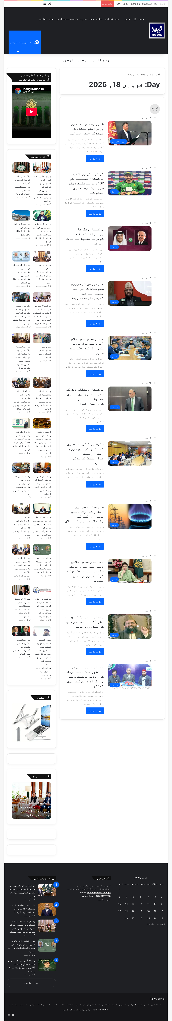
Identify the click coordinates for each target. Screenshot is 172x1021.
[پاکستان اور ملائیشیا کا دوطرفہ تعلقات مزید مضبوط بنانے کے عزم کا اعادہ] (42, 382)
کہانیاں (14, 1004)
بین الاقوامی (112, 18)
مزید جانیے (104, 899)
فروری (134, 74)
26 (140, 918)
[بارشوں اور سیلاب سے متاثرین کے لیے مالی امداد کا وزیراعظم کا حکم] (42, 256)
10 (155, 904)
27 (133, 918)
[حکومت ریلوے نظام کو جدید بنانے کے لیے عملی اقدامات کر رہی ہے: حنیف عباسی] (21, 297)
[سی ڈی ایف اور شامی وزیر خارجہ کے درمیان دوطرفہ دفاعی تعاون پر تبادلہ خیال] (21, 382)
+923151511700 (102, 896)
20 (133, 911)
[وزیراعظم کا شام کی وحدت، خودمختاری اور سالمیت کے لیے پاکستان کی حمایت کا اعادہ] (21, 549)
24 (155, 918)
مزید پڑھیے (95, 158)
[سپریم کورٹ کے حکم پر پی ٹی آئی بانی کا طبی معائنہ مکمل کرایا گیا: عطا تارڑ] (42, 215)
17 (155, 911)
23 (161, 918)
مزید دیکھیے (31, 983)
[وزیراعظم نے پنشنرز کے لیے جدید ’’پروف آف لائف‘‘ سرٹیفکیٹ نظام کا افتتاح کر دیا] (21, 423)
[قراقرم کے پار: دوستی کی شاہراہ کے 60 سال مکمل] (21, 215)
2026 (142, 74)
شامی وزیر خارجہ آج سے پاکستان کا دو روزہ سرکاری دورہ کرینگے (22, 908)
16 (162, 911)
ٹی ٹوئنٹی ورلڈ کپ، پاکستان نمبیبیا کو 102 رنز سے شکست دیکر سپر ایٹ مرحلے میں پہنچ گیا (86, 183)
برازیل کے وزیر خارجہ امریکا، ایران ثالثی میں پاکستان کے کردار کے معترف (42, 564)
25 (148, 918)
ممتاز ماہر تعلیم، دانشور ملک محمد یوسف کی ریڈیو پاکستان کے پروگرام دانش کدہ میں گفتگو (85, 676)
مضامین (43, 18)
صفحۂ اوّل (139, 18)
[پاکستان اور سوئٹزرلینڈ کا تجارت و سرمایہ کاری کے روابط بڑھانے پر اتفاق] (42, 468)
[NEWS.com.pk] (156, 30)
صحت (92, 18)
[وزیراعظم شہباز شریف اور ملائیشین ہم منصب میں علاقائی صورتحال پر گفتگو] (21, 256)
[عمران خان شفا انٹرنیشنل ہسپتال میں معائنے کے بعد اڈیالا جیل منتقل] (21, 590)
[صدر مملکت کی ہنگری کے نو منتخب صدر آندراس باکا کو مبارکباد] (21, 631)
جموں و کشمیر (119, 1004)
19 (141, 911)
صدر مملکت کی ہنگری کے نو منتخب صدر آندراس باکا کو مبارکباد (21, 646)
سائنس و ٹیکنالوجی (67, 18)
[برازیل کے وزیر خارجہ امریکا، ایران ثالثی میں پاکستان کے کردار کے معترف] (42, 549)
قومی (127, 18)
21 (126, 911)
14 (126, 904)
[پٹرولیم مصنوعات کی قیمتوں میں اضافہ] (42, 338)
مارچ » (151, 924)
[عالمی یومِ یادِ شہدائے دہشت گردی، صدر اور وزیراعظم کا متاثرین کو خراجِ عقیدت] (42, 590)
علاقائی (106, 1004)
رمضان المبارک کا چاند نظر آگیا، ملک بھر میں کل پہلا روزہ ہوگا (84, 621)
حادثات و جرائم (91, 1004)
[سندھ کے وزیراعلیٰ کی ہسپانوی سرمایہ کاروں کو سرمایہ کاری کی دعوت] (21, 508)
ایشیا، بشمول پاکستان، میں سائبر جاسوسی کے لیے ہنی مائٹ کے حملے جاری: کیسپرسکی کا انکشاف (42, 442)
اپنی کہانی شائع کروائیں (77, 1009)
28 (126, 918)
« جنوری (161, 924)
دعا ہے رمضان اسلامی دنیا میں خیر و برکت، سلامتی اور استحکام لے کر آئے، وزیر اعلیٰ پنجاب (85, 571)
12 (141, 904)
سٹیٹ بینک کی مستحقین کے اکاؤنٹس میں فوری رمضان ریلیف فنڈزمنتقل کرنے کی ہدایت (85, 453)
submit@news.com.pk (99, 892)
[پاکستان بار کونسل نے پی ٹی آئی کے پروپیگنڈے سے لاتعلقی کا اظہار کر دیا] (21, 167)
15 (119, 904)
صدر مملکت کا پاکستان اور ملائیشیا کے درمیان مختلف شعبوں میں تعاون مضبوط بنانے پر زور (22, 357)
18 (148, 911)
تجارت (84, 18)
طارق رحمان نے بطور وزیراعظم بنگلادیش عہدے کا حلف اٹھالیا (86, 128)
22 (119, 911)
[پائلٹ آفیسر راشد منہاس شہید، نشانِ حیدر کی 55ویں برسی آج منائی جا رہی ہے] (47, 965)
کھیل (51, 18)
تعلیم (99, 18)
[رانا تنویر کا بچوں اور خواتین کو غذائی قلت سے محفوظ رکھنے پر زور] (21, 468)
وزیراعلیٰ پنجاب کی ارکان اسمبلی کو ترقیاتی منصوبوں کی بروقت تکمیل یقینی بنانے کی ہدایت (33, 806)
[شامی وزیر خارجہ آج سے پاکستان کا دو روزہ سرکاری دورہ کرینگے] (47, 909)
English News (100, 1009)
